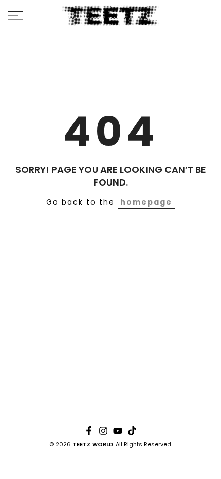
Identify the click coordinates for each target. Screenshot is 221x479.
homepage (146, 202)
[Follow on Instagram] (103, 431)
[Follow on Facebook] (89, 431)
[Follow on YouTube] (117, 431)
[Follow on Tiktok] (132, 431)
